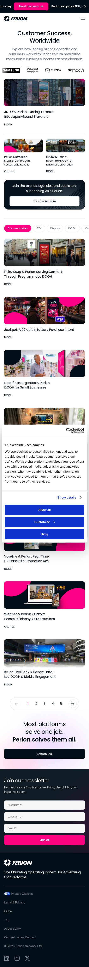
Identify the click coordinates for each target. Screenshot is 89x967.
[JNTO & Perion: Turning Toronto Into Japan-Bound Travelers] (44, 103)
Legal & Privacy (14, 902)
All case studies (18, 228)
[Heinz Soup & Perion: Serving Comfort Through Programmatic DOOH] (44, 263)
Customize (42, 521)
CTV (39, 228)
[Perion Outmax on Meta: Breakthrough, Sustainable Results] (23, 156)
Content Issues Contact (20, 937)
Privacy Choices (22, 893)
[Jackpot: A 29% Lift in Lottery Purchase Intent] (44, 318)
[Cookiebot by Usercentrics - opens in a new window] (66, 430)
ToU (7, 920)
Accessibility (12, 928)
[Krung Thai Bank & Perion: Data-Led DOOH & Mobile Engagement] (44, 663)
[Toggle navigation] (83, 18)
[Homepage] (18, 862)
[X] (27, 958)
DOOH (72, 228)
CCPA (8, 911)
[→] (73, 704)
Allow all (44, 509)
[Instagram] (17, 958)
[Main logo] (16, 18)
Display (55, 228)
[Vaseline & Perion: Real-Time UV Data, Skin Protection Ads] (44, 547)
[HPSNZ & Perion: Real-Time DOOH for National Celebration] (65, 156)
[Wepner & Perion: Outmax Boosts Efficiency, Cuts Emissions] (44, 605)
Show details (66, 497)
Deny (44, 534)
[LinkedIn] (6, 958)
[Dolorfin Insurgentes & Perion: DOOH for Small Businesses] (44, 374)
